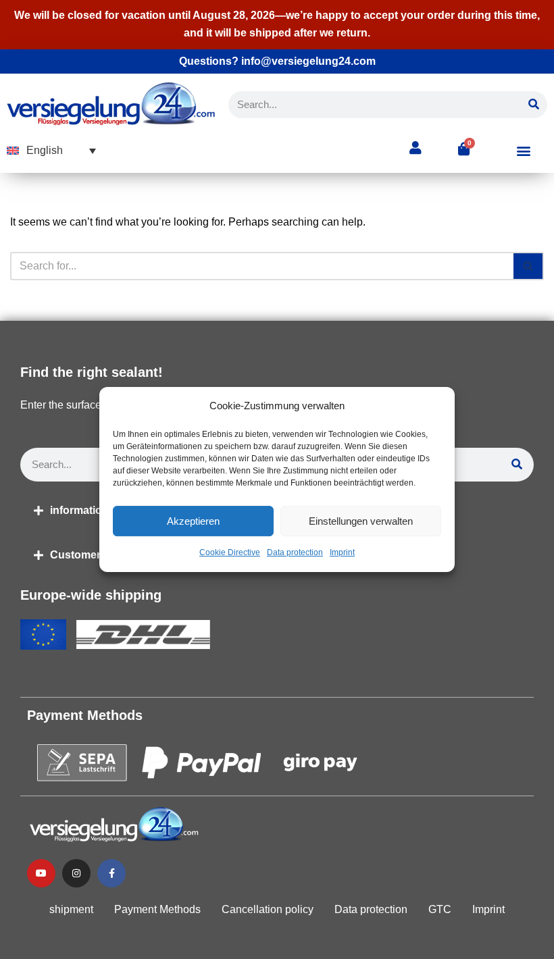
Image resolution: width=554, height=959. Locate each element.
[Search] (533, 104)
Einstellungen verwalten (361, 521)
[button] (51, 151)
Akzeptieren (193, 521)
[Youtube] (41, 873)
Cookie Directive (229, 553)
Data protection (295, 553)
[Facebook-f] (111, 873)
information (79, 510)
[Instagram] (76, 873)
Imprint (342, 553)
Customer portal (91, 555)
